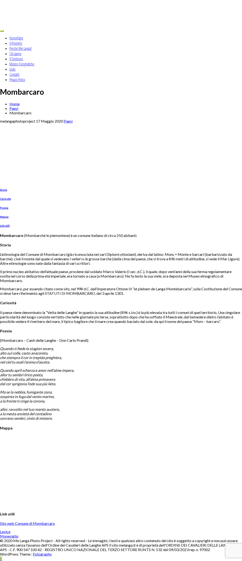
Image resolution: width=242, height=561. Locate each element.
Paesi (68, 121)
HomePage (16, 38)
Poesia (4, 207)
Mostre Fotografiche (21, 64)
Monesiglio (9, 536)
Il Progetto (15, 43)
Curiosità (5, 198)
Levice (5, 531)
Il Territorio (16, 58)
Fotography (42, 554)
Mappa (4, 216)
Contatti (14, 74)
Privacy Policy (17, 79)
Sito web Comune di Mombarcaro (27, 523)
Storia (3, 189)
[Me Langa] (121, 13)
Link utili (5, 225)
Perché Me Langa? (20, 48)
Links (12, 69)
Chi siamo (15, 53)
